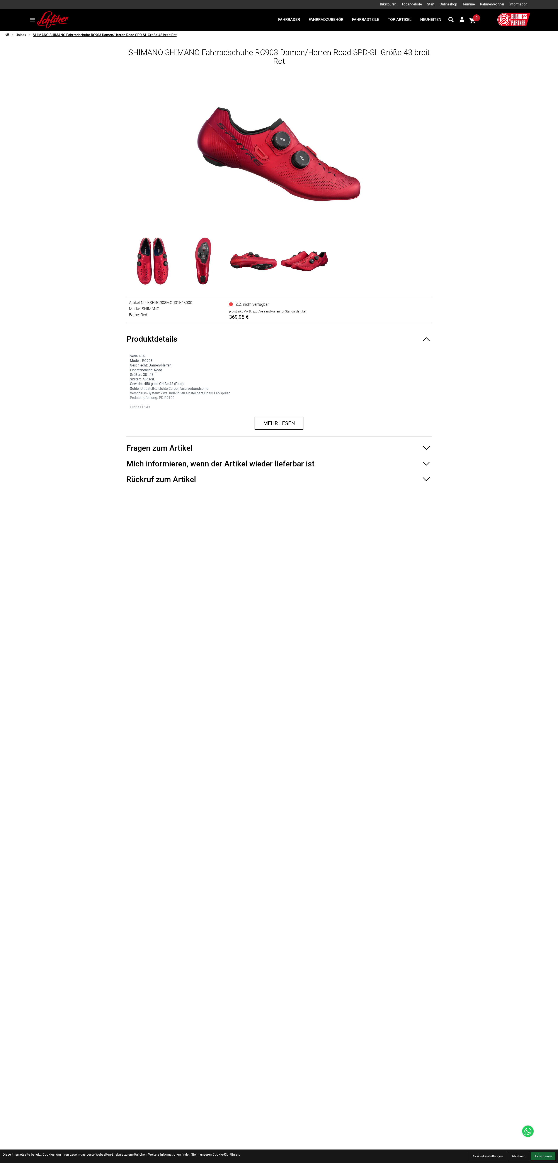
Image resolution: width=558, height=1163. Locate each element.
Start (430, 4)
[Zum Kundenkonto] (462, 20)
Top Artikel (400, 19)
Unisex (21, 35)
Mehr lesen (279, 423)
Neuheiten (430, 19)
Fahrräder (289, 19)
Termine (468, 4)
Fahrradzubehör (326, 19)
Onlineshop (448, 4)
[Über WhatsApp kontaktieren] (528, 1131)
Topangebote (411, 4)
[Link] (32, 19)
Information (518, 4)
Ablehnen (518, 1156)
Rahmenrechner (492, 4)
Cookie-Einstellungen (487, 1156)
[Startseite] (7, 35)
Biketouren (388, 4)
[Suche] (451, 19)
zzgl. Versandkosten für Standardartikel (279, 311)
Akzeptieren (543, 1156)
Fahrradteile (365, 19)
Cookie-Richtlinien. (226, 1154)
